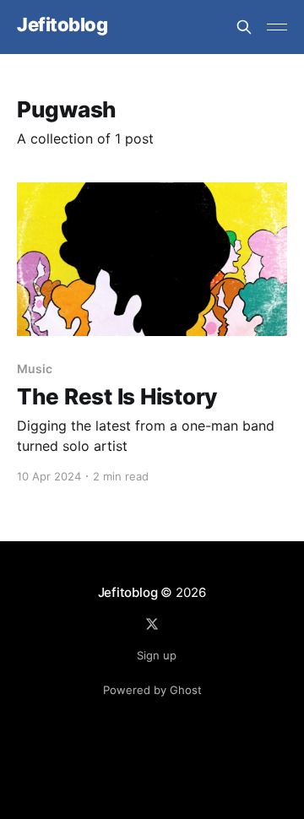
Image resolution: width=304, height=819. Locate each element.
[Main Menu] (277, 27)
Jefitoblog (62, 25)
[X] (152, 624)
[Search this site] (244, 27)
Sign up (156, 655)
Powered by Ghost (152, 690)
